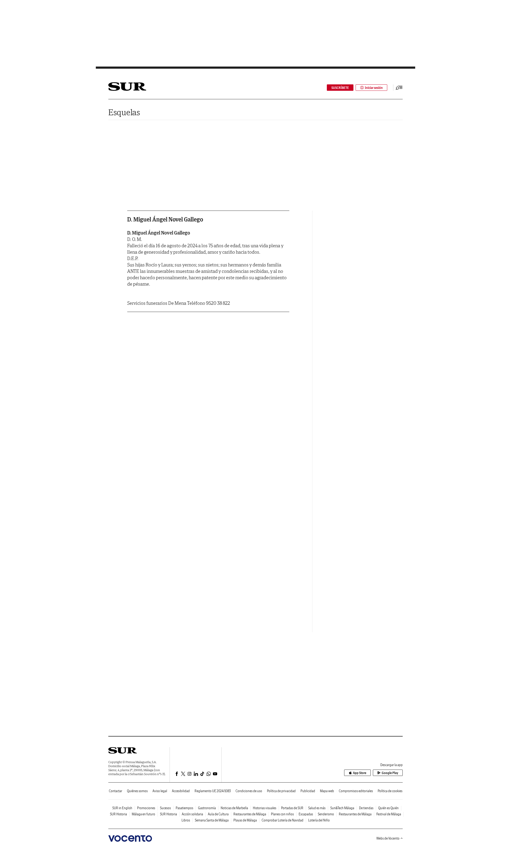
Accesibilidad (181, 791)
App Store (359, 773)
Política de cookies (390, 791)
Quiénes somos (137, 791)
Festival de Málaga (388, 814)
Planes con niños (282, 814)
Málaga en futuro (143, 814)
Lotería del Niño (319, 820)
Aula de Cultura (218, 814)
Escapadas (306, 814)
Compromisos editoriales (356, 791)
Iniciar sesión (374, 88)
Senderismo (326, 814)
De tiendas (366, 808)
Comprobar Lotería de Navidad (282, 820)
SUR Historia (118, 814)
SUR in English (122, 808)
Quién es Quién (388, 808)
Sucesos (165, 808)
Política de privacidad (281, 791)
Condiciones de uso (249, 791)
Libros (186, 820)
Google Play (390, 773)
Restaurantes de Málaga (249, 814)
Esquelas (124, 112)
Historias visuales (264, 808)
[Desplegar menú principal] (399, 87)
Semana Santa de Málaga (212, 820)
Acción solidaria (192, 814)
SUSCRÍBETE (340, 88)
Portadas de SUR (292, 808)
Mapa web (327, 791)
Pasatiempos (184, 808)
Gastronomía (207, 808)
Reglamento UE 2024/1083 (213, 791)
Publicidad (307, 791)
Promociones (146, 808)
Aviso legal (160, 791)
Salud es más (316, 808)
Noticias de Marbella (234, 808)
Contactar (115, 791)
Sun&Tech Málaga (342, 808)
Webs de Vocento (387, 838)
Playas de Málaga (245, 820)
